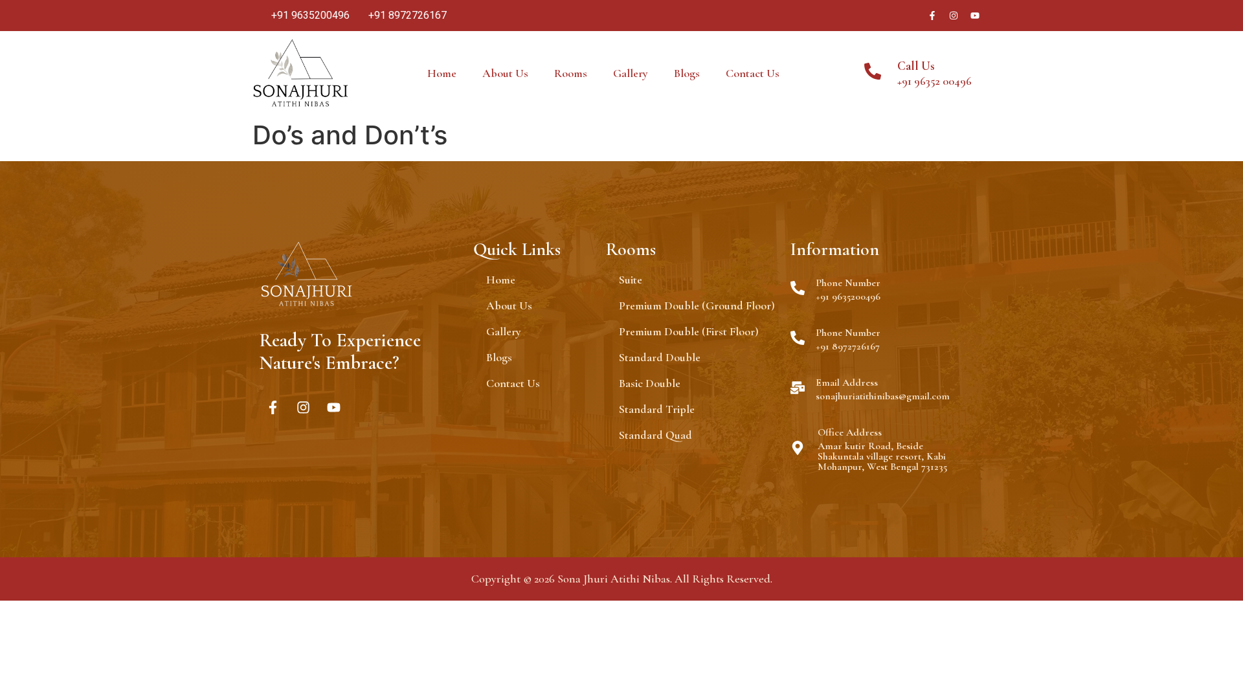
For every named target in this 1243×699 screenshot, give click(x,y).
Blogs (687, 73)
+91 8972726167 (848, 346)
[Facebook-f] (932, 15)
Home (441, 73)
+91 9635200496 (848, 296)
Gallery (630, 73)
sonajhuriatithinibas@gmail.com (883, 396)
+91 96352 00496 (934, 81)
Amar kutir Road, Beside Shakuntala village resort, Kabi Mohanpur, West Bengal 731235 (882, 456)
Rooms (570, 73)
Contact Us (752, 73)
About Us (505, 73)
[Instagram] (954, 15)
